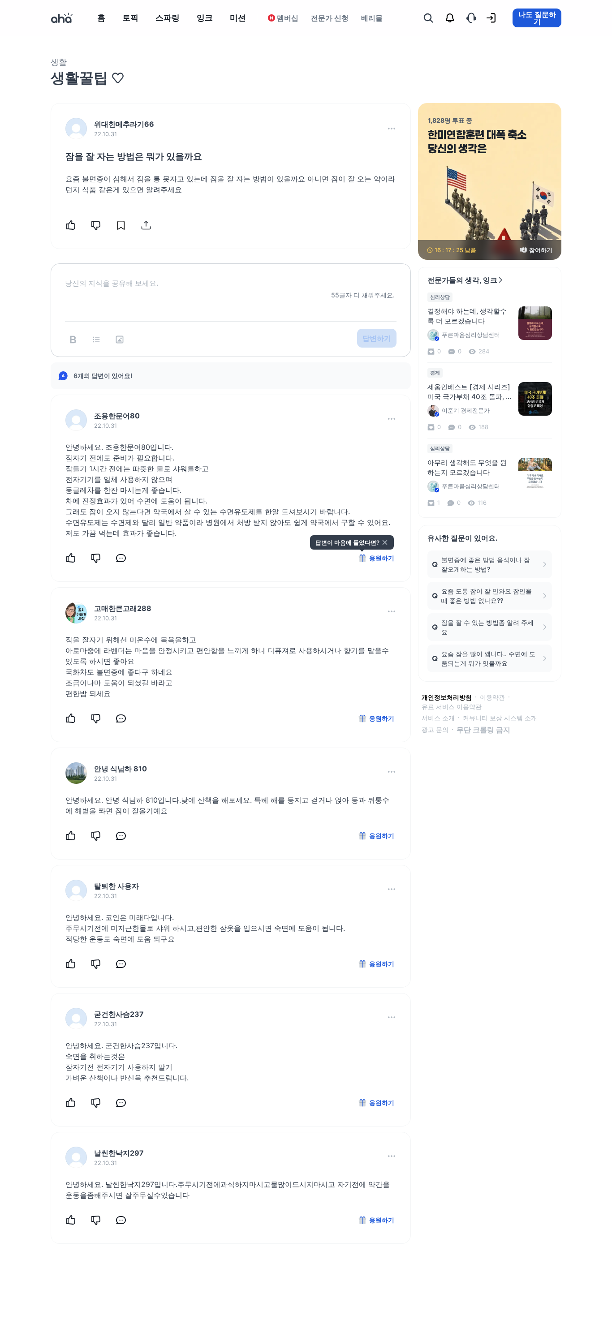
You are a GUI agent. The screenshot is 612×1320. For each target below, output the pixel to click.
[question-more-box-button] (391, 128)
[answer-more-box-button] (391, 418)
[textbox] (231, 275)
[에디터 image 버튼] (120, 339)
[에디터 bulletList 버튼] (96, 339)
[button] (391, 128)
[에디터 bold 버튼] (73, 339)
